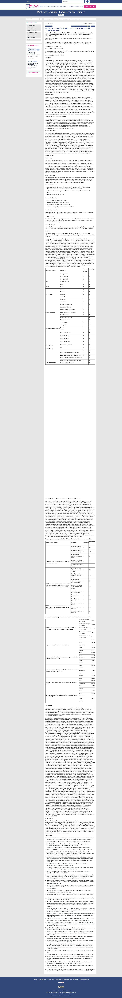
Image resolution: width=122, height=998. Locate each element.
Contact (41, 1)
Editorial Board (73, 6)
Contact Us (80, 6)
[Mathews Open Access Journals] (32, 6)
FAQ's (28, 39)
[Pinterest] (63, 982)
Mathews (28, 1)
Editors (37, 1)
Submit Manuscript (31, 28)
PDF (88, 26)
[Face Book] (86, 1)
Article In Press (48, 6)
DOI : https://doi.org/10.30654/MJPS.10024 (78, 26)
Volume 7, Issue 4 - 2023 (74, 19)
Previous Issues (64, 6)
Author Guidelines (31, 30)
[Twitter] (89, 1)
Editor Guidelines (31, 25)
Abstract (92, 26)
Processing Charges (31, 35)
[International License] (61, 987)
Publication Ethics (31, 37)
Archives (33, 1)
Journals (50, 19)
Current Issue (55, 6)
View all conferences (33, 72)
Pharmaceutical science (57, 19)
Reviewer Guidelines (32, 32)
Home (41, 6)
